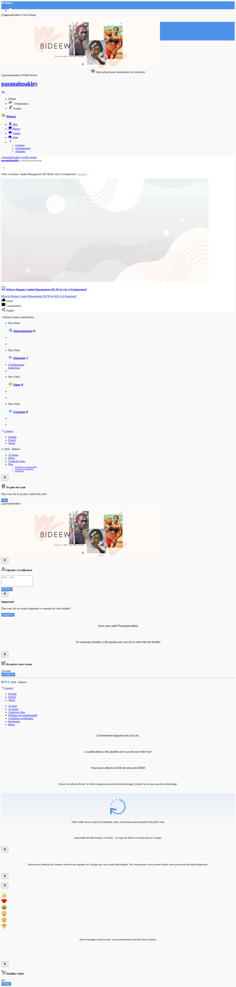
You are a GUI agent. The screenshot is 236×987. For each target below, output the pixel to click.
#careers (82, 174)
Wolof (11, 443)
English (12, 437)
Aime (17, 385)
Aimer (9, 301)
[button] (3, 93)
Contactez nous (16, 461)
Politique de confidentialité (26, 467)
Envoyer (7, 589)
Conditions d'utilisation (24, 469)
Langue (8, 431)
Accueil (12, 705)
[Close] (4, 478)
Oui (4, 500)
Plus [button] (10, 464)
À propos (13, 454)
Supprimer (8, 614)
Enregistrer (8, 674)
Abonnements (22, 148)
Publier (6, 984)
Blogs (11, 458)
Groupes (20, 145)
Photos (11, 116)
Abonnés (20, 151)
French (12, 440)
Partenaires (19, 471)
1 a (3, 167)
